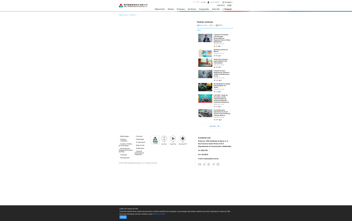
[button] (227, 2)
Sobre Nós (216, 9)
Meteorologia (124, 136)
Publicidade (140, 139)
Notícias (171, 9)
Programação (204, 9)
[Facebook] (209, 164)
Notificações (140, 148)
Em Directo (192, 9)
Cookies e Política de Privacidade (125, 144)
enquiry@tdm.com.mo (211, 158)
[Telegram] (213, 164)
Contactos (123, 155)
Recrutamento (124, 158)
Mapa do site (140, 145)
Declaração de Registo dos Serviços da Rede (126, 150)
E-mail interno (140, 142)
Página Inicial (160, 9)
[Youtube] (199, 164)
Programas (181, 9)
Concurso (139, 136)
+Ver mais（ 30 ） (215, 126)
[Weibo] (204, 164)
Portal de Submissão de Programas (139, 152)
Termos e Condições (123, 140)
